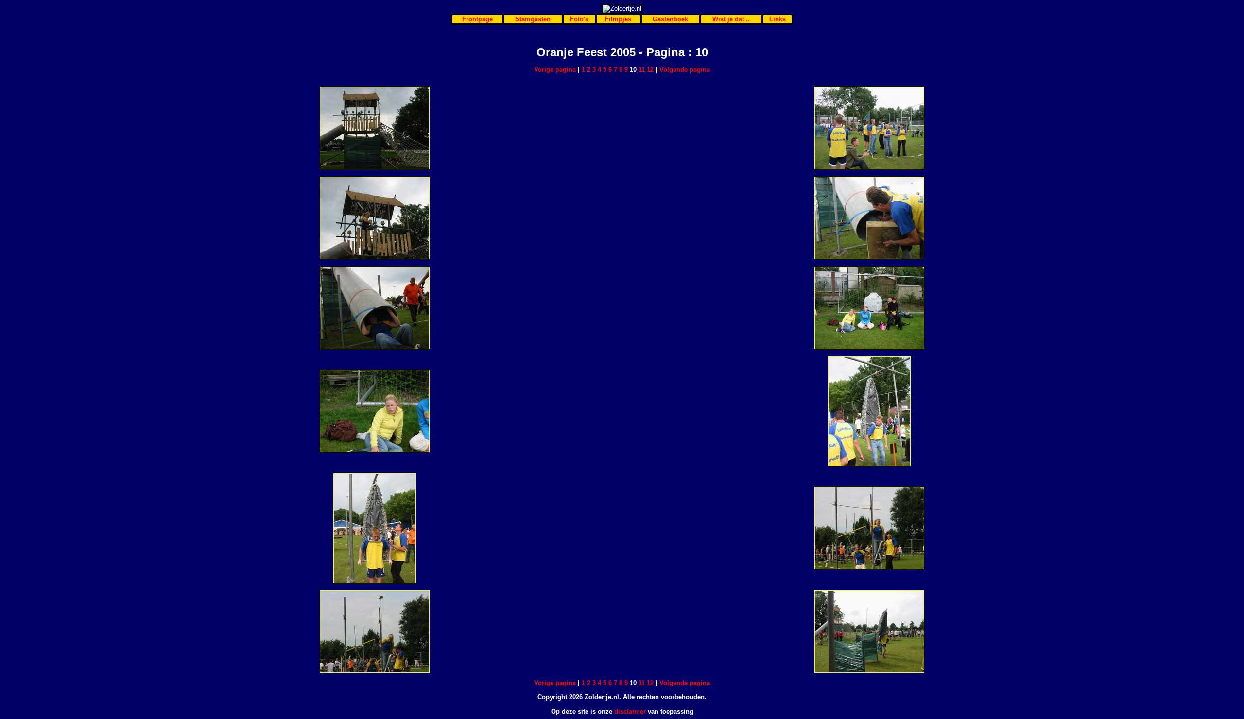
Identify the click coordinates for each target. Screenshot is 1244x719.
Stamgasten (533, 19)
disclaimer (630, 711)
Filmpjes (618, 19)
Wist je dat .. (731, 19)
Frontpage (477, 19)
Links (777, 19)
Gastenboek (670, 19)
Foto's (579, 19)
